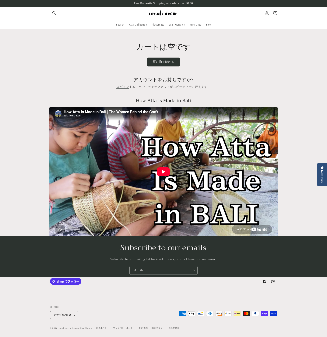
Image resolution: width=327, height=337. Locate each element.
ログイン (122, 87)
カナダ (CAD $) (62, 315)
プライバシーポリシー (124, 328)
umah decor (65, 328)
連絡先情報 (174, 328)
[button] (54, 13)
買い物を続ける (163, 61)
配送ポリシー (158, 328)
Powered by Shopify (82, 328)
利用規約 (143, 328)
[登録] (193, 270)
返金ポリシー (102, 328)
